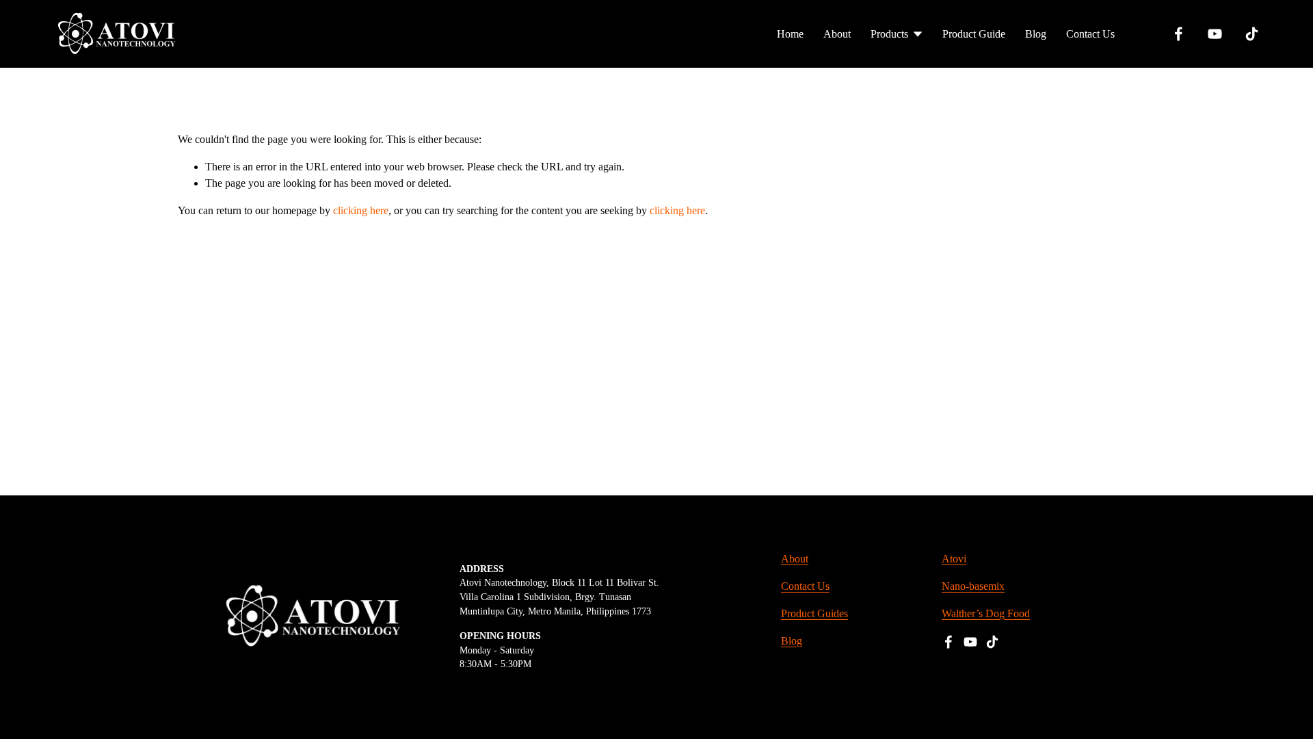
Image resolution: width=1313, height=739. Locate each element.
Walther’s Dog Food (986, 613)
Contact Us (1090, 34)
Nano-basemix (973, 586)
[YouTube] (1214, 33)
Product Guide (973, 34)
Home (790, 34)
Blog (1035, 34)
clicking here (360, 210)
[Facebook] (1178, 33)
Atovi (954, 559)
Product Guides (814, 613)
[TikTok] (1251, 33)
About (837, 34)
